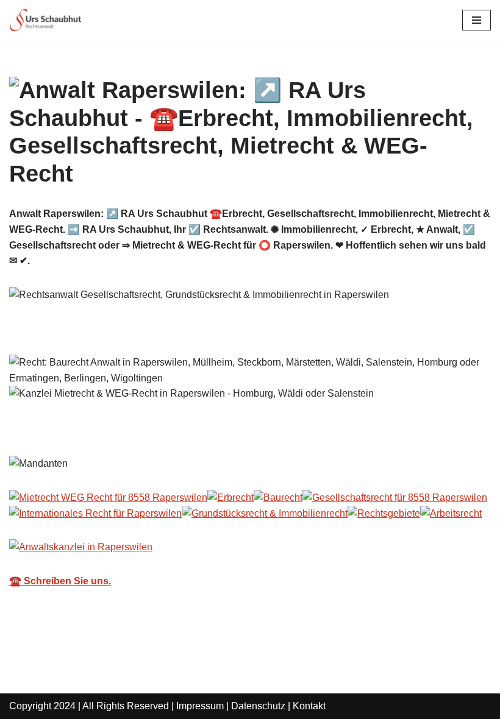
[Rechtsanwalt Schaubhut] (45, 20)
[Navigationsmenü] (476, 20)
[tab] (46, 429)
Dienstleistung (140, 428)
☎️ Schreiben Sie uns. (60, 581)
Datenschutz (258, 706)
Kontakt (309, 706)
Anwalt (46, 428)
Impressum (200, 706)
